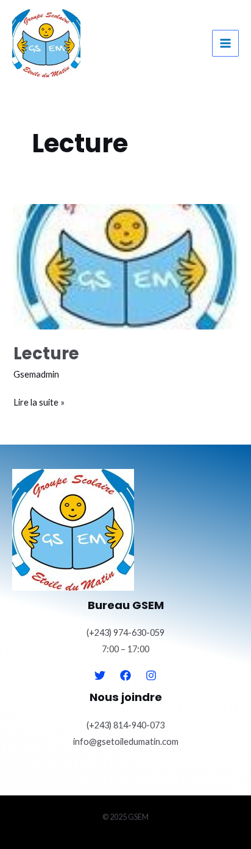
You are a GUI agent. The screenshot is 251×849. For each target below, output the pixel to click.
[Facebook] (125, 675)
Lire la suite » (39, 400)
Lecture (46, 353)
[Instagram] (151, 675)
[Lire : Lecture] (125, 266)
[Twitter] (99, 675)
